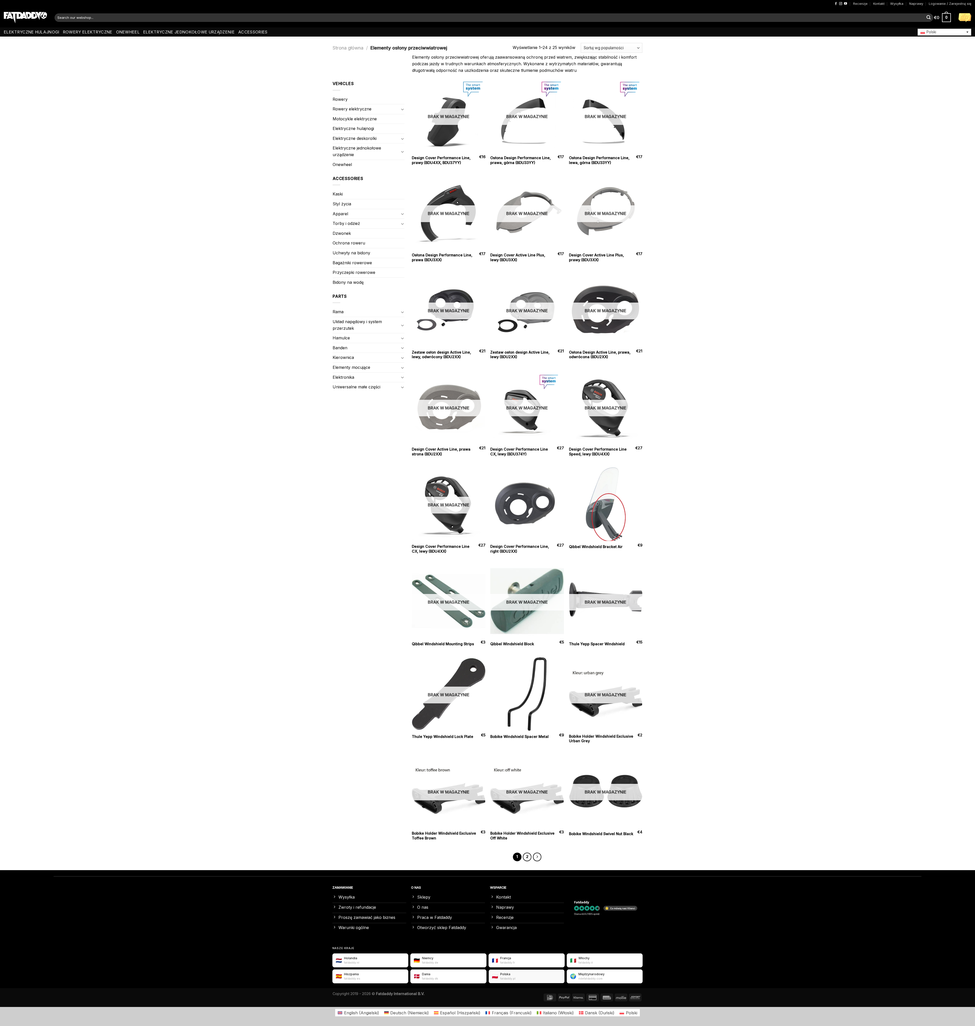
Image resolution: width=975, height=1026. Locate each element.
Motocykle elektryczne (355, 118)
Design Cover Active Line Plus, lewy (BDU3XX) (517, 257)
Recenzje (860, 4)
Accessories (253, 32)
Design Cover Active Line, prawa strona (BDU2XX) (441, 451)
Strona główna (348, 48)
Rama (338, 311)
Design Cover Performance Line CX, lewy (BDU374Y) (519, 451)
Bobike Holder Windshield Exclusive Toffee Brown (444, 835)
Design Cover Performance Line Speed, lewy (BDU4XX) (598, 451)
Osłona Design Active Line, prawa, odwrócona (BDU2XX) (599, 354)
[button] (944, 32)
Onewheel (128, 32)
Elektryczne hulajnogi (31, 32)
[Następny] (537, 857)
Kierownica (343, 357)
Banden (340, 347)
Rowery (340, 99)
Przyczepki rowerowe (354, 272)
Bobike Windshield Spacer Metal (519, 736)
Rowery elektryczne (87, 32)
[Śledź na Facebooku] (835, 4)
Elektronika (343, 377)
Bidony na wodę (348, 282)
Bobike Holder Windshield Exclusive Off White (522, 835)
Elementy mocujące (351, 367)
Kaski (338, 193)
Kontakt (879, 4)
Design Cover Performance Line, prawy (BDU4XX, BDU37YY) (441, 160)
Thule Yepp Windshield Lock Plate (442, 736)
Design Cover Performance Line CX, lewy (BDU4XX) (440, 548)
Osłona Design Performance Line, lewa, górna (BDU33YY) (599, 160)
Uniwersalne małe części (356, 386)
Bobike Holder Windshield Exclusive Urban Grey (601, 738)
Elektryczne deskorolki (355, 138)
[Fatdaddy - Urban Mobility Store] (25, 18)
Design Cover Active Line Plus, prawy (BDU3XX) (596, 257)
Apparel (340, 213)
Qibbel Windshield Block (512, 644)
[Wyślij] (928, 17)
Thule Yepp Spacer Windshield (597, 644)
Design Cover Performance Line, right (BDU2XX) (519, 548)
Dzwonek (342, 233)
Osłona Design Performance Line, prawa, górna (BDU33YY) (520, 160)
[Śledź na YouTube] (845, 4)
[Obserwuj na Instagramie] (840, 4)
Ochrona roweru (349, 242)
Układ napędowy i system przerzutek (357, 325)
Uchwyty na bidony (351, 252)
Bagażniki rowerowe (352, 262)
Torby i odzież (346, 223)
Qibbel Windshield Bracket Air (596, 546)
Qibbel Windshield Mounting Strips (443, 644)
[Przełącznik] (402, 109)
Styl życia (342, 203)
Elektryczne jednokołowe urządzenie (189, 32)
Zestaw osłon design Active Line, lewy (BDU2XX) (519, 354)
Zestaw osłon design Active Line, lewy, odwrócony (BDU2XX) (441, 354)
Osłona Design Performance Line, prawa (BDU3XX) (442, 257)
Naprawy (916, 4)
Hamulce (341, 337)
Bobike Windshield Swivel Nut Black (601, 834)
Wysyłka (896, 4)
